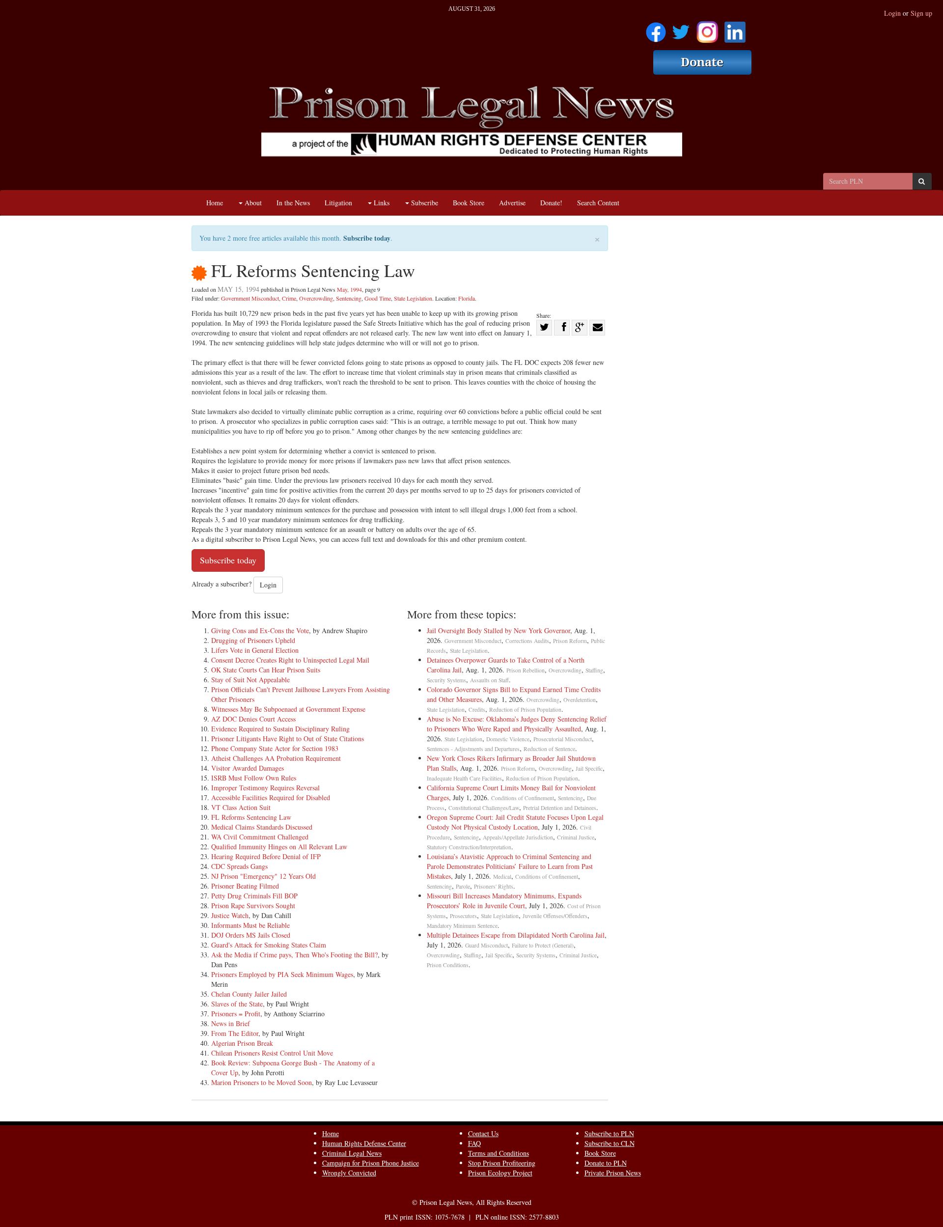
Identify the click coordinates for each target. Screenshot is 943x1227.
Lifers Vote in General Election (255, 650)
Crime (289, 298)
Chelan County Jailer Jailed (249, 994)
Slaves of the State (237, 1003)
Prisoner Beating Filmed (245, 886)
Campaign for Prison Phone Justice (370, 1163)
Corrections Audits (527, 640)
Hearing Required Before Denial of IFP (266, 856)
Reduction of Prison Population (525, 709)
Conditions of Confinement (522, 798)
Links (380, 202)
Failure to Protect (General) (543, 945)
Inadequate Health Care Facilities (464, 778)
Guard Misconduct (486, 945)
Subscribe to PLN (609, 1133)
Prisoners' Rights (493, 886)
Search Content (598, 202)
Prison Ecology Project (500, 1172)
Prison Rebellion (525, 670)
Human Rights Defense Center (364, 1143)
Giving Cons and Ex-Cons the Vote (260, 630)
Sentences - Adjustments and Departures (473, 749)
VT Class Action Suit (241, 807)
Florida (466, 298)
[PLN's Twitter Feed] (681, 29)
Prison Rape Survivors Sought (253, 905)
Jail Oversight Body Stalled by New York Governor (498, 630)
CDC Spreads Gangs (239, 866)
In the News (293, 202)
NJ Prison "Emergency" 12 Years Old (263, 876)
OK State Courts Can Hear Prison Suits (265, 669)
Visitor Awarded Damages (247, 768)
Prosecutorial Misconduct (562, 739)
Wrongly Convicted (349, 1172)
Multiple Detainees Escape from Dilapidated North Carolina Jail (516, 935)
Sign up (921, 13)
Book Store (468, 202)
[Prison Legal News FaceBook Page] (656, 29)
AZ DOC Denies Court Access (253, 719)
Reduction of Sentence (549, 749)
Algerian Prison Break (242, 1043)
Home (214, 202)
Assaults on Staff (489, 680)
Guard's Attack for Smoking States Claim (268, 944)
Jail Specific (589, 768)
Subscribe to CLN (609, 1143)
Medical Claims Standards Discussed (261, 827)
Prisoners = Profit (235, 1013)
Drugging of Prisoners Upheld (253, 640)
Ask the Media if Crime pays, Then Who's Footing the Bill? (294, 954)
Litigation (338, 202)
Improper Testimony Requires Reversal (265, 787)
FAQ (474, 1143)
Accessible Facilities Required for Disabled (270, 797)
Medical (502, 876)
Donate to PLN (605, 1163)
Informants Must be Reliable (250, 925)
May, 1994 (349, 289)
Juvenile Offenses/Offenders (555, 916)
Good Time (377, 298)
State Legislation (413, 298)
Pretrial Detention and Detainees (559, 807)
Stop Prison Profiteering (501, 1163)
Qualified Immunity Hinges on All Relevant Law (279, 846)
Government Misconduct (250, 298)
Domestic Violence (507, 739)
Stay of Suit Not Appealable (250, 679)
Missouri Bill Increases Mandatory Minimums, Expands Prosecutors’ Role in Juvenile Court (504, 900)
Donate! (551, 202)
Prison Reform (570, 640)
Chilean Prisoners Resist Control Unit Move (272, 1053)
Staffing (594, 670)
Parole (463, 886)
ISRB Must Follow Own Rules (253, 777)
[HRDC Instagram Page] (707, 29)
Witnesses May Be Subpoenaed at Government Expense (288, 709)
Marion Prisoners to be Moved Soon (261, 1082)
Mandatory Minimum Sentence (462, 925)
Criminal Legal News (352, 1153)
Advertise (512, 202)
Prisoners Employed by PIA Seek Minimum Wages (282, 974)
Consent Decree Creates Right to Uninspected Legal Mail (290, 660)
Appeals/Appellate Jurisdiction (518, 837)
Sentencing (348, 298)
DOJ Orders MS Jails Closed (250, 935)
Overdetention (579, 699)
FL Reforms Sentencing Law (251, 817)
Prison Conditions (448, 965)
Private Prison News (612, 1172)
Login (892, 13)
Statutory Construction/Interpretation (469, 847)
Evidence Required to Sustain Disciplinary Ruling (280, 728)
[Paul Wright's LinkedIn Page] (735, 29)
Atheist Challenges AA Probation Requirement (276, 758)
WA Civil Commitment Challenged (259, 836)
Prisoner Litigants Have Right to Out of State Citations (287, 738)
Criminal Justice (575, 837)
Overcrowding (316, 298)
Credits (477, 709)
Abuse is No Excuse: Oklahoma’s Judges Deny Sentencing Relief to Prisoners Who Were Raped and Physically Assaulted (517, 723)
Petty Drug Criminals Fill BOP (254, 895)
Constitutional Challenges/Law (483, 807)
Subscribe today (366, 238)
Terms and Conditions (498, 1153)
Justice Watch (230, 915)
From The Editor (234, 1033)
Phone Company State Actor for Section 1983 (274, 748)
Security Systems (446, 680)
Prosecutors (463, 916)
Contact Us (483, 1133)
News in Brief (230, 1023)
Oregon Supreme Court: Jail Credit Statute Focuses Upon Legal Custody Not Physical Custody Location (515, 822)
